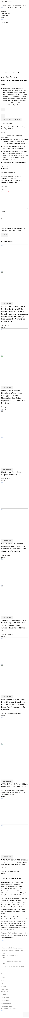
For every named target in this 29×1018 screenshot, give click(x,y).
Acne (7, 792)
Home (3, 73)
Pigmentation (5, 794)
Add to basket (7, 119)
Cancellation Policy (6, 1006)
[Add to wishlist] (8, 300)
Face (8, 713)
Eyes (11, 73)
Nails (8, 478)
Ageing (12, 792)
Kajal (11, 634)
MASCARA (10, 129)
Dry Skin (17, 792)
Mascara (15, 73)
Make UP (3, 129)
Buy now (17, 119)
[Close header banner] (2, 1014)
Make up (7, 73)
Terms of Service (6, 1003)
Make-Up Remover (15, 713)
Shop (2, 980)
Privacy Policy (5, 1000)
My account (4, 989)
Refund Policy (5, 997)
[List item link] (14, 961)
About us (3, 986)
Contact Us (4, 994)
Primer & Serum (14, 790)
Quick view (3, 300)
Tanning (11, 794)
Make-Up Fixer (14, 871)
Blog (2, 983)
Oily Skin (22, 792)
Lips (8, 325)
